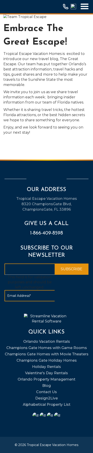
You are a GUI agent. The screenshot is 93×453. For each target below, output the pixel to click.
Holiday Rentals (46, 367)
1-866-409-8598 (46, 233)
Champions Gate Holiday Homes (46, 360)
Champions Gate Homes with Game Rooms (46, 348)
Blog (46, 385)
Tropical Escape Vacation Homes (52, 445)
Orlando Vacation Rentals (46, 341)
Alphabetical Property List (46, 404)
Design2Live (46, 398)
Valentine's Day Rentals (46, 373)
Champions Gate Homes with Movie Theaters (46, 354)
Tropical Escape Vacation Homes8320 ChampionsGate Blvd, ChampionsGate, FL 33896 (46, 204)
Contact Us (46, 392)
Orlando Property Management (46, 379)
